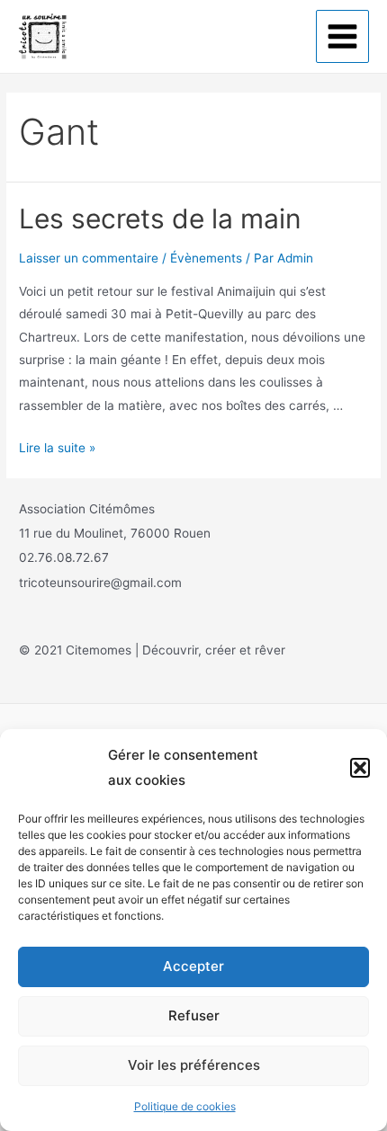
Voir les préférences (194, 1064)
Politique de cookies (185, 1106)
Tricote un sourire (143, 35)
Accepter (193, 966)
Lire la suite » (57, 448)
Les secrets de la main (160, 218)
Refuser (194, 1015)
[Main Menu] (343, 37)
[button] (360, 768)
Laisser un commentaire (88, 258)
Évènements (206, 258)
